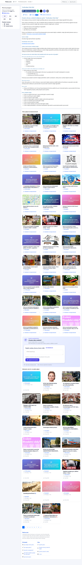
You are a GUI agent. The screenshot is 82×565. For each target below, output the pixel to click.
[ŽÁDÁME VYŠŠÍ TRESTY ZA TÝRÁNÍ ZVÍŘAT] (71, 123)
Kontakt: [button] (30, 1)
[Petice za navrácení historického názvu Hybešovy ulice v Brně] (51, 163)
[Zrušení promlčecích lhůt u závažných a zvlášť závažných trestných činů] (31, 163)
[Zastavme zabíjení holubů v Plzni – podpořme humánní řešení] (51, 264)
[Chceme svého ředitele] (51, 284)
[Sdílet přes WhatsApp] (37, 11)
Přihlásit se (64, 1)
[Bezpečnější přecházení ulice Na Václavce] (31, 204)
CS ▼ (15, 1)
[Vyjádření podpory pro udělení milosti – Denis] (51, 224)
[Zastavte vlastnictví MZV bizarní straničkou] (71, 204)
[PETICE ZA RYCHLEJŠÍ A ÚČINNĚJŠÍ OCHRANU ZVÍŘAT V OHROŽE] (31, 224)
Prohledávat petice (22, 1)
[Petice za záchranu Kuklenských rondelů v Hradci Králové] (51, 183)
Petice (25, 14)
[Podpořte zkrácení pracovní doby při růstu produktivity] (51, 244)
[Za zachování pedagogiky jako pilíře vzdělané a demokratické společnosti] (71, 163)
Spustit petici (73, 1)
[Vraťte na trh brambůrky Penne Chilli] (71, 284)
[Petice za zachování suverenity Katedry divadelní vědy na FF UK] (71, 325)
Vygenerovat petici (33, 359)
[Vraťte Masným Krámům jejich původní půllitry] (31, 264)
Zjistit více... (6, 13)
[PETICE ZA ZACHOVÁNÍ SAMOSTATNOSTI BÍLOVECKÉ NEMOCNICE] (71, 244)
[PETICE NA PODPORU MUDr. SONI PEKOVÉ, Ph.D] (51, 143)
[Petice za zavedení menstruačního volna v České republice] (31, 284)
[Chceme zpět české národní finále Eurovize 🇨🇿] (71, 143)
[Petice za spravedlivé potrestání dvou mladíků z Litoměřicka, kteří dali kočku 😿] (71, 304)
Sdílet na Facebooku (30, 11)
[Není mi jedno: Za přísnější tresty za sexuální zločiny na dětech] (51, 123)
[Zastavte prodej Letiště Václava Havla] (71, 183)
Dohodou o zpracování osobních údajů (36, 34)
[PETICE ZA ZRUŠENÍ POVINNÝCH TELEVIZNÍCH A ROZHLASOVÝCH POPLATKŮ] (31, 325)
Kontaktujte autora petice (28, 43)
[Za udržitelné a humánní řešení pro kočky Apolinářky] (31, 123)
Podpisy (34, 14)
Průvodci (24, 542)
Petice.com (8, 1)
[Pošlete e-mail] (44, 11)
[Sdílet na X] (41, 11)
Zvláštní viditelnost (46, 14)
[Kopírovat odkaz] (47, 11)
